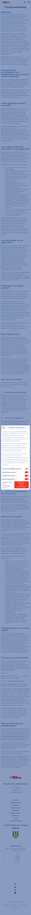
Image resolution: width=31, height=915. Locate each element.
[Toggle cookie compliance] (27, 472)
